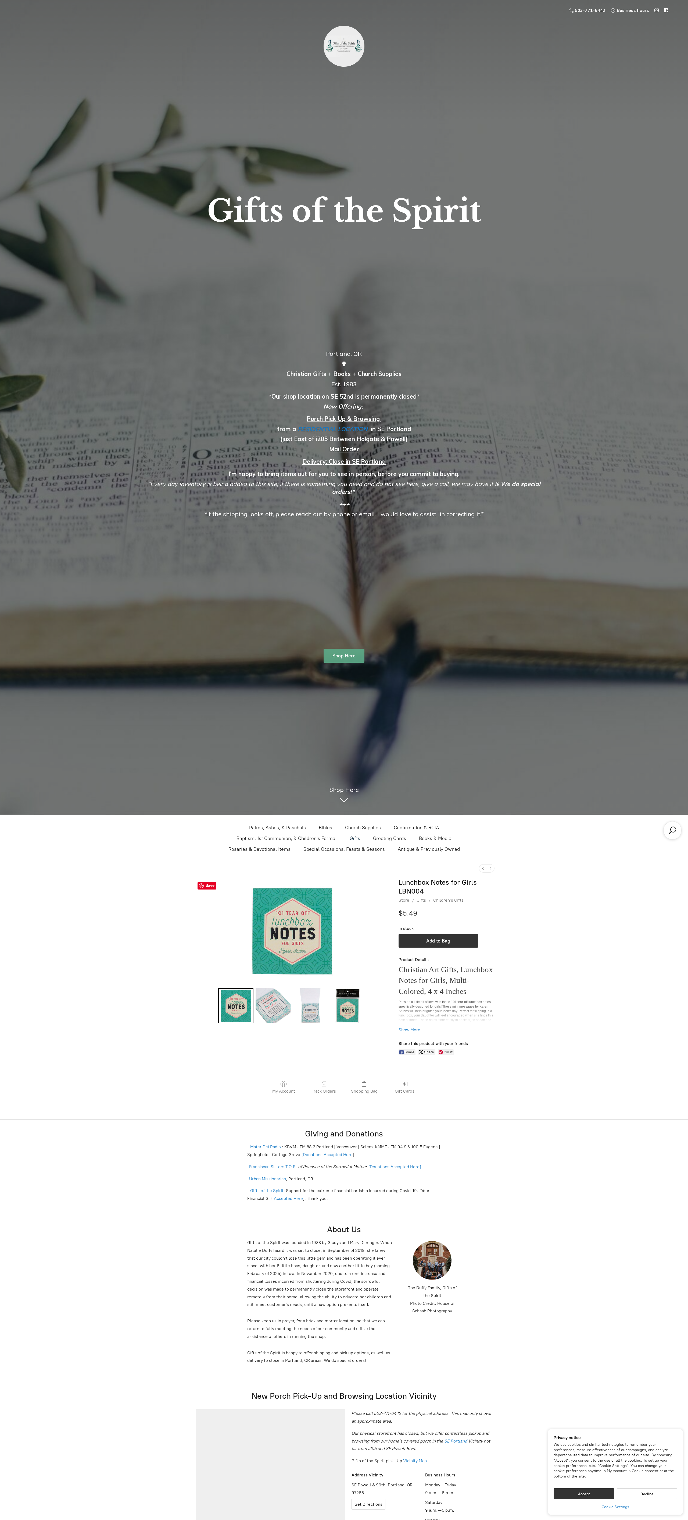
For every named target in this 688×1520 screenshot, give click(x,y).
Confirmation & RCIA (416, 828)
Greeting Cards (389, 838)
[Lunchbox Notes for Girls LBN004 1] (273, 1005)
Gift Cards (404, 1091)
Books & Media (435, 838)
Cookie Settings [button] (615, 1507)
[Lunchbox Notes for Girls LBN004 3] (347, 1005)
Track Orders (324, 1091)
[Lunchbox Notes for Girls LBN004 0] (235, 1005)
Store (404, 900)
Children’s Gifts (448, 900)
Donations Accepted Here (328, 1154)
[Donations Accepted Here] (394, 1166)
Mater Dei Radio (265, 1146)
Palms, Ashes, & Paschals (277, 828)
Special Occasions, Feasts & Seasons (344, 849)
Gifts (355, 838)
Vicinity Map (415, 1460)
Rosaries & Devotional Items (259, 849)
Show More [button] (409, 1029)
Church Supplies (363, 828)
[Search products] (672, 830)
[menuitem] (483, 868)
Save (210, 885)
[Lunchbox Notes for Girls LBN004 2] (310, 1005)
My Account (283, 1091)
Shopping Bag (364, 1091)
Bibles (325, 828)
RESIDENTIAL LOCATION (333, 429)
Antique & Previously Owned (429, 849)
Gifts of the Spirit (267, 1190)
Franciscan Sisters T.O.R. (273, 1166)
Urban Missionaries (267, 1178)
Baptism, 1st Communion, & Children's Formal (286, 838)
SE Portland (455, 1441)
